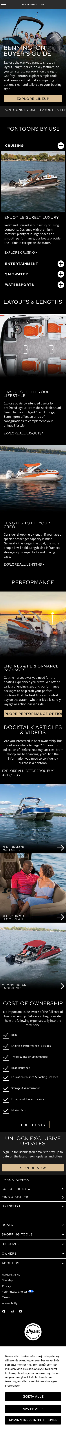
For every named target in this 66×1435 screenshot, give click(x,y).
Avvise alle (33, 1409)
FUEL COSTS (33, 1125)
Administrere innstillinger (33, 1420)
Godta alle (33, 1396)
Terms (6, 1297)
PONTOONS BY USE (20, 110)
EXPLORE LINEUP (33, 99)
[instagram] (12, 1311)
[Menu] (3, 4)
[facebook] (3, 1311)
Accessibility (9, 1303)
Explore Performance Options (33, 714)
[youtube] (20, 1311)
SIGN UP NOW (33, 1168)
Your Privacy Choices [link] (14, 1291)
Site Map (7, 1280)
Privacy (6, 1286)
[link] (33, 1225)
